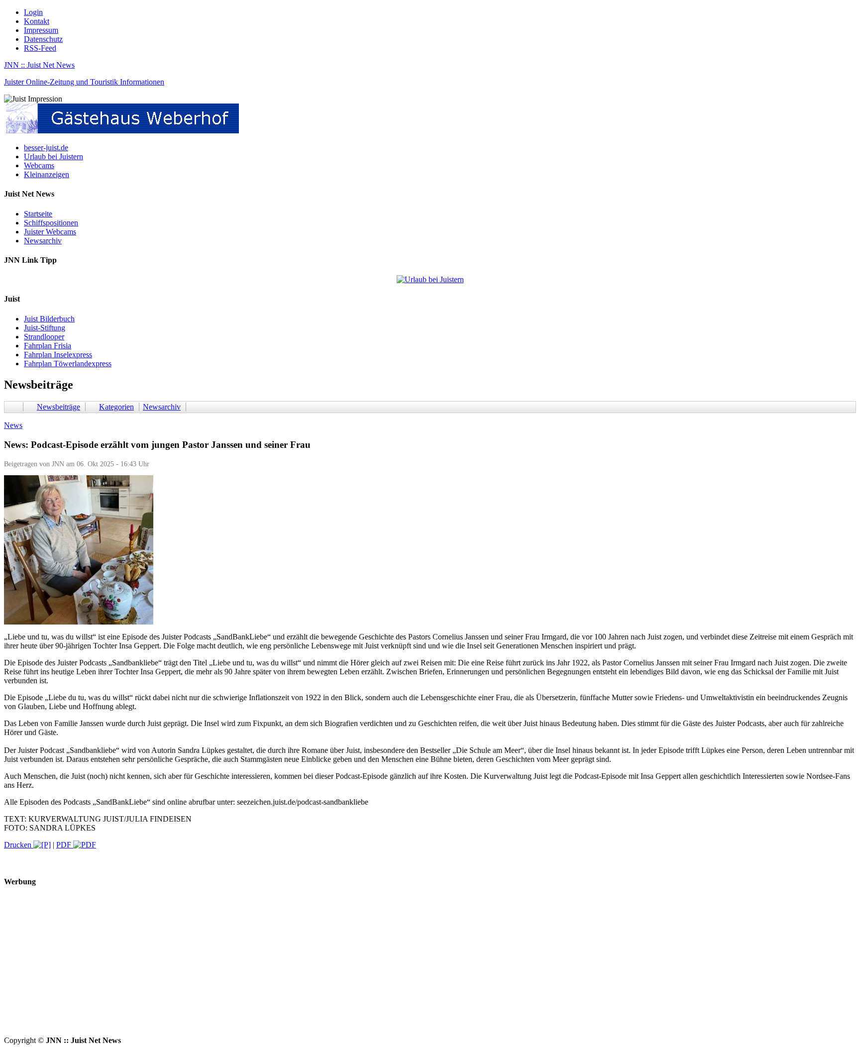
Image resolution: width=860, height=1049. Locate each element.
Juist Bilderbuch (49, 319)
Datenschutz (43, 39)
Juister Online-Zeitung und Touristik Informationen (84, 82)
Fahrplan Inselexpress (58, 354)
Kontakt (36, 21)
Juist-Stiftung (44, 327)
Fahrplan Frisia (47, 345)
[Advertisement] (302, 966)
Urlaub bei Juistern (53, 156)
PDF (64, 844)
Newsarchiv (43, 240)
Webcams (39, 165)
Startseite (38, 214)
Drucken (18, 844)
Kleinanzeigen (46, 174)
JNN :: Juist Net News (39, 65)
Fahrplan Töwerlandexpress (67, 363)
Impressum (41, 30)
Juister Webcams (50, 231)
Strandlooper (44, 336)
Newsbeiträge (58, 407)
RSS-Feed (40, 48)
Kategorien (116, 407)
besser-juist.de (46, 147)
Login (33, 12)
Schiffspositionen (51, 222)
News (13, 425)
